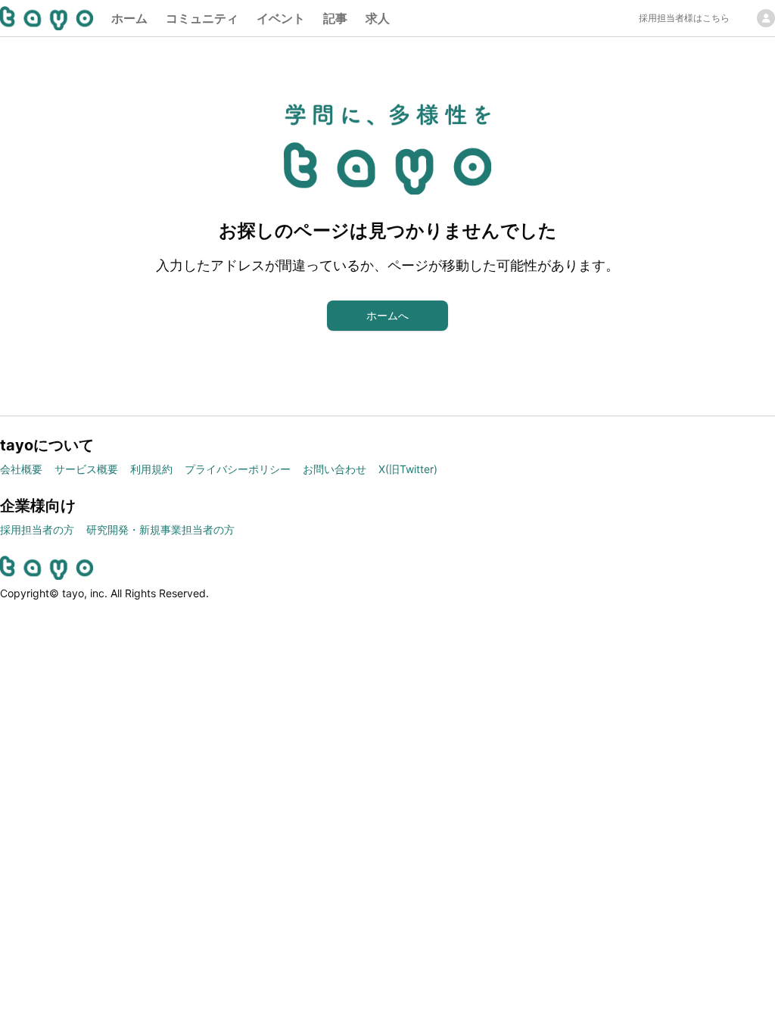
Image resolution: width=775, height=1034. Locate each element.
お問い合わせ (334, 468)
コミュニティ (202, 18)
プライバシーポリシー (238, 468)
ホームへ (387, 315)
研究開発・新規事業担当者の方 (160, 529)
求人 (378, 18)
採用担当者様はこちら (684, 17)
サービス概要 (86, 468)
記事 (335, 18)
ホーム (129, 18)
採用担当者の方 (37, 529)
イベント (281, 18)
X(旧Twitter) (407, 468)
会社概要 (21, 468)
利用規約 (151, 468)
